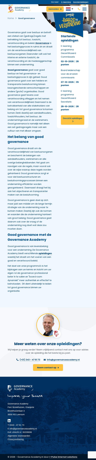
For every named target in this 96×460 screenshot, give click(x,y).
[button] (69, 9)
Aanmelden (53, 9)
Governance (42, 43)
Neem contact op (46, 367)
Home (11, 18)
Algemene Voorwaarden (19, 436)
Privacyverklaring (16, 439)
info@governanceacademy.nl (23, 428)
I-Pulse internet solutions (63, 456)
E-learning (66, 2)
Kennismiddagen (80, 2)
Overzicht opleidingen (72, 118)
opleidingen (45, 253)
